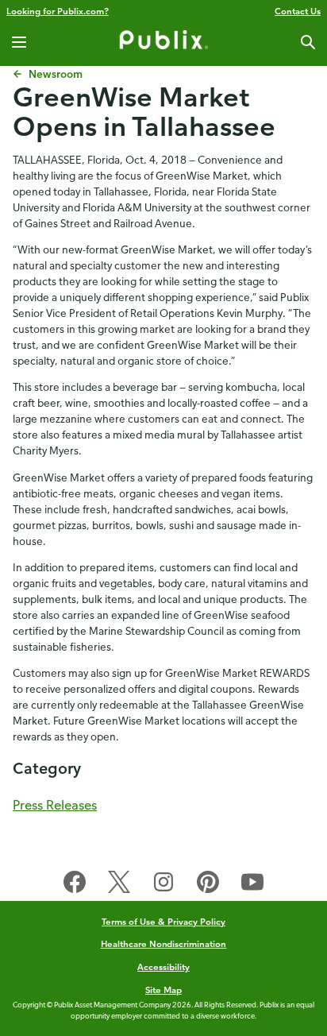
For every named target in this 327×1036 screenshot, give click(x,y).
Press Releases (55, 805)
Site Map (163, 989)
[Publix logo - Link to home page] (163, 42)
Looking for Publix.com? (57, 11)
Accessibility (163, 966)
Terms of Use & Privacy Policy (163, 921)
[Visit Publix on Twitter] (119, 885)
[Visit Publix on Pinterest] (208, 885)
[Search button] (308, 42)
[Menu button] (19, 42)
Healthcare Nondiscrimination (164, 943)
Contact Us (298, 11)
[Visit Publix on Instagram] (163, 885)
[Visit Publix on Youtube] (252, 885)
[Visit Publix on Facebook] (74, 885)
